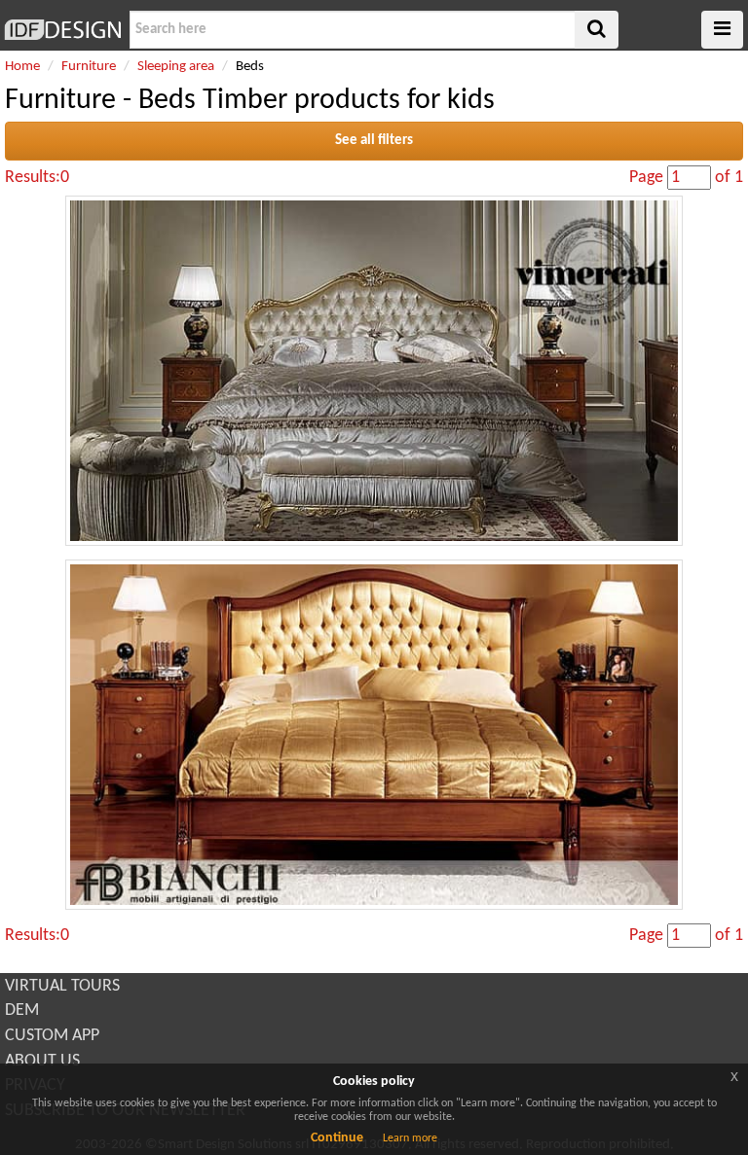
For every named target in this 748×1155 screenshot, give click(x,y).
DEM (22, 1010)
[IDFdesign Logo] (62, 30)
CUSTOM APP (52, 1036)
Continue (337, 1138)
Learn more (410, 1138)
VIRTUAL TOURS (62, 986)
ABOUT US (42, 1061)
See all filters (374, 140)
